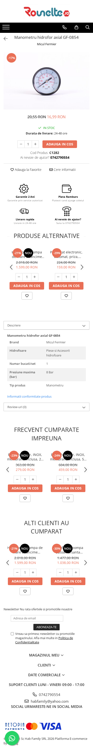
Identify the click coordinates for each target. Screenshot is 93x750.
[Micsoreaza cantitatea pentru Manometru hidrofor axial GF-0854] (21, 144)
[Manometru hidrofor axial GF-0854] (46, 80)
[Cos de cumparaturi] (76, 27)
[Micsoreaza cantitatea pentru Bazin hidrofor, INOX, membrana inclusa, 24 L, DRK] (17, 479)
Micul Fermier (46, 44)
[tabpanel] (46, 80)
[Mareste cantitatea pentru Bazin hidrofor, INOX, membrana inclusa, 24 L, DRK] (32, 479)
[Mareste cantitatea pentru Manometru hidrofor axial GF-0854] (35, 144)
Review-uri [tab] (16, 407)
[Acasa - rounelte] (46, 11)
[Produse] (6, 28)
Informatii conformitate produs (29, 396)
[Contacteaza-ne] (64, 27)
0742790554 (49, 694)
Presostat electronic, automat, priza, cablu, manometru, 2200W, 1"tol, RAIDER (66, 254)
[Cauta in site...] (87, 27)
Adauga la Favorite (27, 169)
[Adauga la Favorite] (26, 296)
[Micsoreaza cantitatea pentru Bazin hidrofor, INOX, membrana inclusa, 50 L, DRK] (60, 479)
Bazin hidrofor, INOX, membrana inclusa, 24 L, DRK (25, 456)
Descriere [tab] (14, 325)
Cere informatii (64, 169)
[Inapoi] (3, 38)
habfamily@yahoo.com (49, 701)
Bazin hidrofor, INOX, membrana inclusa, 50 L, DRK (68, 456)
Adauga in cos (59, 144)
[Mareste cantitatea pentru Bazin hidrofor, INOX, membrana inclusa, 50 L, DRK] (75, 479)
